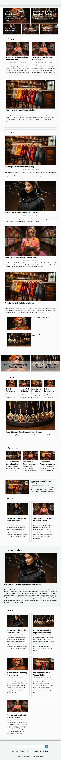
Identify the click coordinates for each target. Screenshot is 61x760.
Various (45, 751)
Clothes (22, 751)
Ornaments (38, 751)
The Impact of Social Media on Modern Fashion (30, 30)
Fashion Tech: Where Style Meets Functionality (22, 212)
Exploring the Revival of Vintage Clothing (49, 30)
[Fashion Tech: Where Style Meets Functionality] (30, 196)
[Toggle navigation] (6, 2)
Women (30, 751)
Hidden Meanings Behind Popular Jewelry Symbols (42, 13)
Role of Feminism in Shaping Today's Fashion (15, 13)
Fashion (15, 751)
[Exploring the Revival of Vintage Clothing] (30, 94)
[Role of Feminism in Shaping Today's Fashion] (19, 323)
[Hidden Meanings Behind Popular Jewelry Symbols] (19, 339)
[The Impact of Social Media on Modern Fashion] (17, 49)
